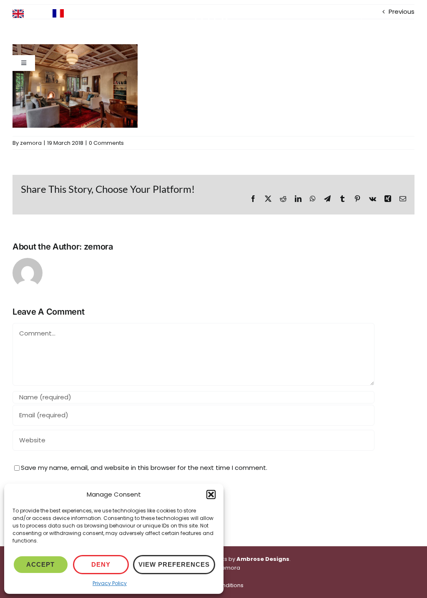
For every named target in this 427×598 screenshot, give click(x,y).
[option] (73, 13)
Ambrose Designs (262, 559)
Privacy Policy (110, 583)
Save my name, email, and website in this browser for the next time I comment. (144, 467)
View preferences (174, 564)
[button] (211, 494)
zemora (31, 143)
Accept (40, 564)
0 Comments (106, 143)
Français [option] (80, 12)
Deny (101, 564)
